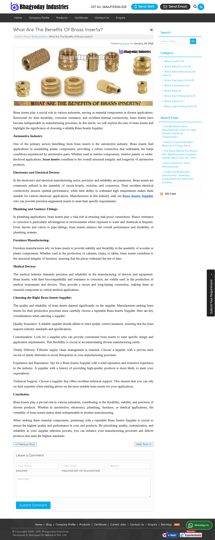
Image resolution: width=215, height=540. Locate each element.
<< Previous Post (25, 444)
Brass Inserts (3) (174, 61)
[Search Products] (195, 6)
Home (18, 17)
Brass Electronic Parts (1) (179, 80)
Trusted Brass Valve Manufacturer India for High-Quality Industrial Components (179, 131)
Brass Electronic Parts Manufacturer (176, 165)
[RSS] (177, 524)
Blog (26, 37)
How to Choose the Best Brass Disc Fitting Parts (177, 144)
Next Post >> (144, 444)
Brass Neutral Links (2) (177, 66)
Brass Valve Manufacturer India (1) (179, 73)
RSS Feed (170, 194)
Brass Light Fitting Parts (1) (180, 106)
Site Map (166, 524)
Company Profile (39, 17)
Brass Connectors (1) (176, 85)
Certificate (81, 17)
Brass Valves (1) (173, 101)
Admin (126, 43)
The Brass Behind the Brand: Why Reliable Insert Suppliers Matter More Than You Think (180, 154)
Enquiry (120, 17)
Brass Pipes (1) (172, 91)
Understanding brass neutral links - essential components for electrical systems (177, 177)
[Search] (201, 7)
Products (61, 17)
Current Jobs (118, 524)
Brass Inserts (39, 37)
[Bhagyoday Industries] (40, 6)
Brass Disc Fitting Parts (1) (179, 96)
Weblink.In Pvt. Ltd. (56, 535)
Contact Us (102, 17)
